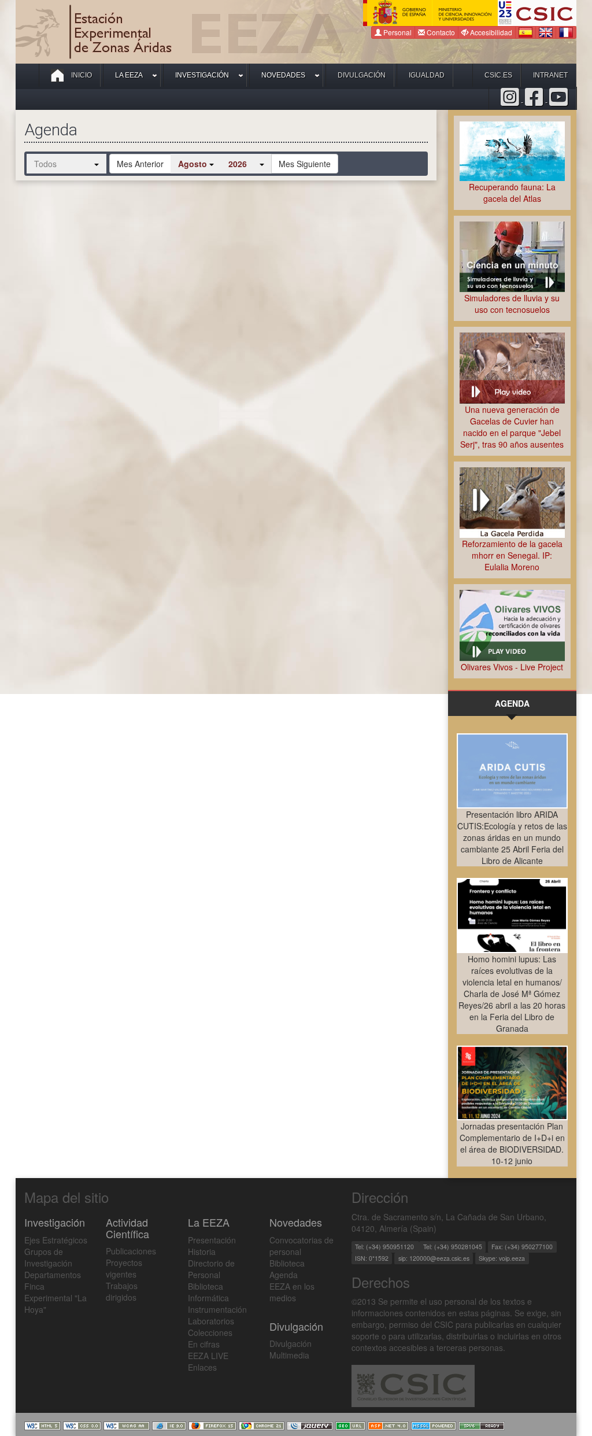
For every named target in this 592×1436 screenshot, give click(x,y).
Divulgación (362, 75)
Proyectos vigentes (124, 1268)
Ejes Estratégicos (55, 1240)
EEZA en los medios (291, 1292)
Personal (397, 32)
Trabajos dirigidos (122, 1291)
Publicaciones (131, 1251)
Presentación (212, 1240)
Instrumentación (217, 1309)
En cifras (204, 1344)
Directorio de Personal (211, 1268)
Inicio (80, 75)
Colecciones (210, 1332)
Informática (208, 1298)
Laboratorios (211, 1321)
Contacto (440, 32)
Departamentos (52, 1274)
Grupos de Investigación (48, 1257)
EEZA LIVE (208, 1355)
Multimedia (289, 1355)
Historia (202, 1251)
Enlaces (202, 1367)
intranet (550, 75)
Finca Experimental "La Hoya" (55, 1297)
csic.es (498, 75)
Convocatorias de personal (301, 1245)
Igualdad (427, 75)
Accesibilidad (490, 32)
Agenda (283, 1274)
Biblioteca (205, 1286)
